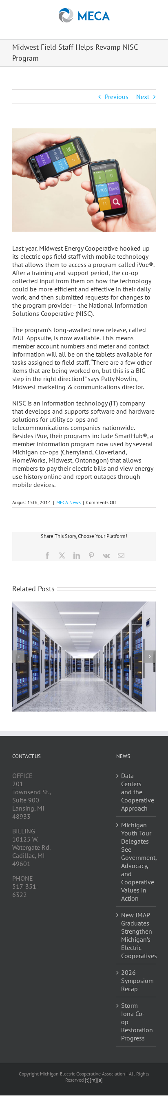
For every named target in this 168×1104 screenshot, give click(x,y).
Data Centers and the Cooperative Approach (136, 791)
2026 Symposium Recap (136, 980)
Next (142, 97)
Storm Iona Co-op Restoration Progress (136, 1021)
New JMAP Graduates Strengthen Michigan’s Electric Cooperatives (136, 935)
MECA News (68, 502)
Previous (116, 97)
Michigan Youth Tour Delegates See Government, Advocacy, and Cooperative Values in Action (136, 861)
